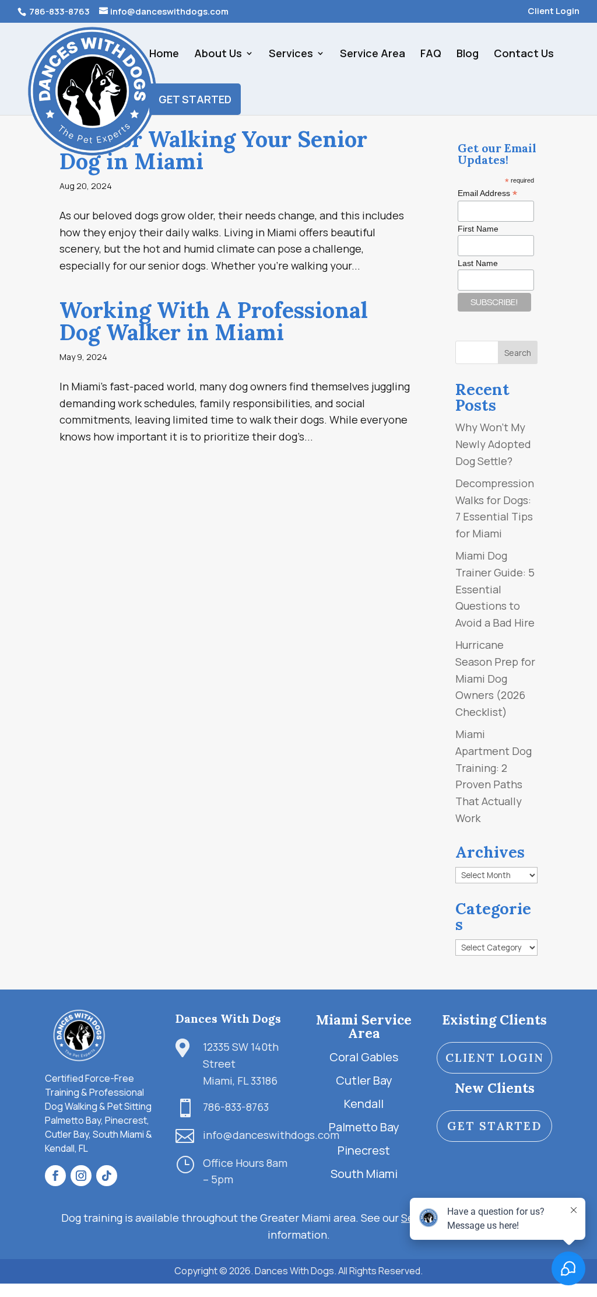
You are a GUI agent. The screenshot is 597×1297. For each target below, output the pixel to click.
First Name (478, 228)
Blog (467, 54)
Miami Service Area (364, 1026)
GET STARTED (195, 99)
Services (291, 54)
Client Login (554, 11)
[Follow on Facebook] (55, 1175)
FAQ (430, 54)
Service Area (372, 54)
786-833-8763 (58, 11)
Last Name (478, 263)
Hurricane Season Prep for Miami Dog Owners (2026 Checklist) (495, 678)
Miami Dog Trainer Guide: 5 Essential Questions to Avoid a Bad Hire (495, 589)
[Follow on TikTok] (106, 1175)
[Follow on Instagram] (81, 1175)
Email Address (487, 193)
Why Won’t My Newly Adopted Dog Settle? (493, 444)
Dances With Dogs (228, 1018)
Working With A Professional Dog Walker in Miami (213, 321)
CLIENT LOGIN (494, 1057)
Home (164, 54)
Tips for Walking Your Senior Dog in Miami (213, 150)
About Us (218, 54)
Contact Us (524, 54)
